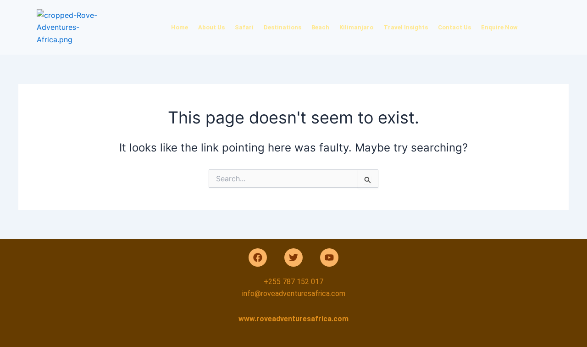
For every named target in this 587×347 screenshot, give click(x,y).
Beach (320, 27)
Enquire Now (499, 27)
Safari (244, 27)
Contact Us (454, 27)
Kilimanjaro (356, 27)
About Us (211, 27)
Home (179, 27)
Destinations (282, 27)
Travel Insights (405, 27)
